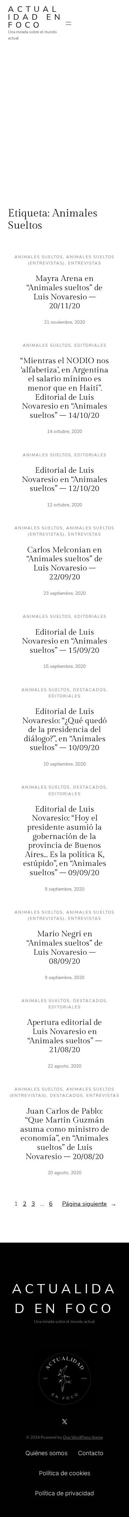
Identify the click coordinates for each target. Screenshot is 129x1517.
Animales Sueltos (39, 257)
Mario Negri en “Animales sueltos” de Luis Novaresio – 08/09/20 (64, 947)
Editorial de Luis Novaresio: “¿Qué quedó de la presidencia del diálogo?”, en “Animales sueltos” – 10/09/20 (64, 729)
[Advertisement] (64, 119)
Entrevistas (84, 263)
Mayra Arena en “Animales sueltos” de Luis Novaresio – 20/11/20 (64, 292)
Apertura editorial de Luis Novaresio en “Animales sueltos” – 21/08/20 (64, 1036)
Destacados (89, 690)
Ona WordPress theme (83, 1437)
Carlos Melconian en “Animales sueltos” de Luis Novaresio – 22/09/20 (64, 563)
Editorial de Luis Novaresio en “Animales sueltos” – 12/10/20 (64, 479)
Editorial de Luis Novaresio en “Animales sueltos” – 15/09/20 (64, 641)
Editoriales (90, 345)
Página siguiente (89, 1204)
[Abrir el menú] (68, 23)
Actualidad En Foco (36, 17)
